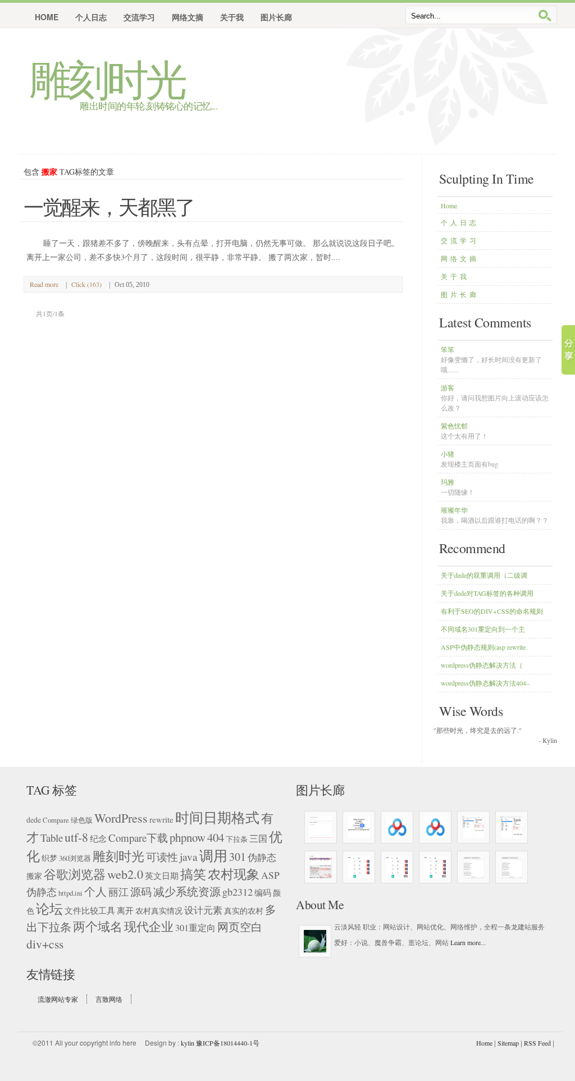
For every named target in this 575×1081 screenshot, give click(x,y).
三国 (258, 838)
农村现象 (233, 873)
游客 (495, 397)
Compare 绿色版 (68, 820)
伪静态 (262, 857)
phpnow (188, 837)
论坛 (49, 909)
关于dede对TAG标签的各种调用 (487, 593)
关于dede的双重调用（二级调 (484, 575)
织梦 (49, 858)
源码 (141, 891)
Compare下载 (138, 838)
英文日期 (162, 875)
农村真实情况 (158, 910)
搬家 (34, 876)
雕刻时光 (106, 79)
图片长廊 (460, 294)
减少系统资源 (187, 891)
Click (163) (86, 284)
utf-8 (76, 837)
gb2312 (237, 891)
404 (215, 837)
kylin (187, 1042)
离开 (125, 910)
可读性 (162, 857)
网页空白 (239, 926)
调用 (213, 855)
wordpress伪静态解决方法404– (485, 682)
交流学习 (460, 240)
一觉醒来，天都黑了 (109, 206)
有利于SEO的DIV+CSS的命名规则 (492, 610)
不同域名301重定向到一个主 (483, 628)
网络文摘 (460, 258)
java (189, 857)
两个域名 (97, 926)
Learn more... (468, 942)
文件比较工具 (90, 910)
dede (33, 819)
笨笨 (491, 359)
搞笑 (193, 873)
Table (51, 838)
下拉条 (237, 839)
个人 (95, 891)
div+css (44, 944)
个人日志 (460, 222)
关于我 (455, 276)
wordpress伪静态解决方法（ (482, 664)
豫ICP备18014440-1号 (227, 1042)
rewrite (161, 819)
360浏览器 (75, 858)
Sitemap (508, 1042)
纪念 (98, 838)
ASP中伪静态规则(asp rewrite (483, 646)
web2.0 (125, 874)
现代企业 (149, 926)
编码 (262, 892)
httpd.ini (70, 893)
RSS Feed (537, 1042)
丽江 (118, 891)
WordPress (121, 818)
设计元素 (203, 910)
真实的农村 (243, 911)
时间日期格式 (217, 817)
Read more (44, 284)
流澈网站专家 (58, 999)
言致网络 (108, 999)
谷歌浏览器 (75, 873)
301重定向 (195, 928)
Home (46, 16)
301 (237, 856)
